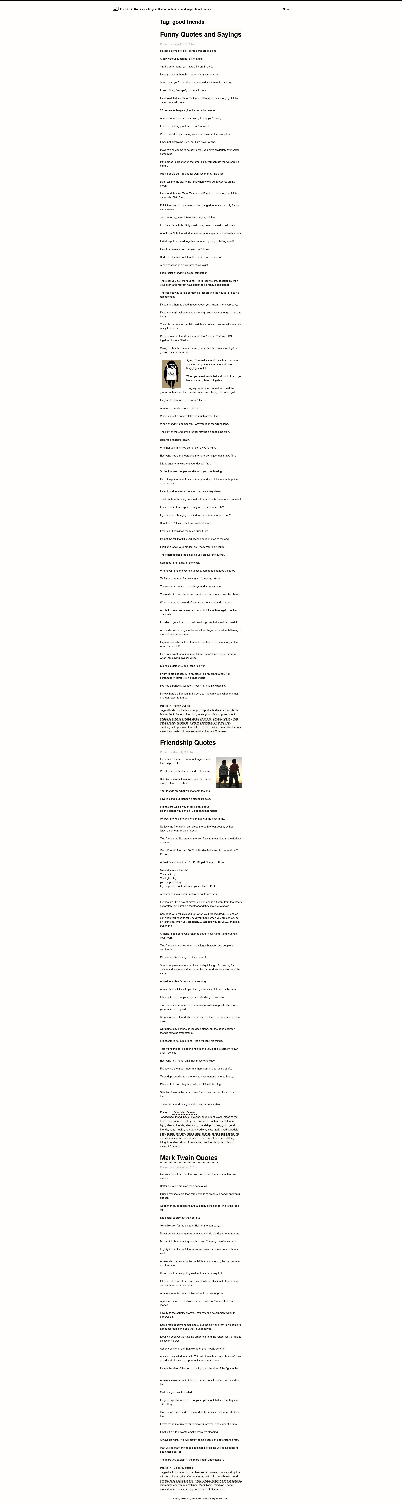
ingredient (200, 1129)
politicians (206, 722)
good (224, 1125)
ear (194, 1121)
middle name (167, 722)
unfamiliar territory (230, 727)
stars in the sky (201, 1138)
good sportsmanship (181, 1480)
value (163, 1146)
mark (217, 1129)
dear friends (175, 1121)
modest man (167, 1489)
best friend (175, 1117)
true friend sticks (177, 1142)
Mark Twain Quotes (189, 1157)
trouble (206, 727)
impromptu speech (171, 1485)
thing (163, 1142)
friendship (191, 1125)
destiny (187, 1121)
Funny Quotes (182, 705)
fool (194, 714)
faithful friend (227, 1121)
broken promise (218, 1472)
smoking (165, 727)
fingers (180, 714)
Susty (212, 1498)
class (219, 1117)
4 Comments (217, 1489)
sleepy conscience (196, 1489)
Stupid (215, 1138)
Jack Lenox (223, 1498)
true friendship (211, 1142)
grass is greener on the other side (191, 718)
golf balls (210, 1476)
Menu (286, 9)
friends (180, 1125)
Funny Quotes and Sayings (201, 34)
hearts (189, 1129)
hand (172, 1129)
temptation (194, 727)
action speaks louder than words (188, 1472)
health (180, 1129)
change (194, 710)
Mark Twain (205, 1485)
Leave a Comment (216, 731)
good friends (212, 714)
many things (190, 1485)
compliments (172, 1476)
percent (194, 722)
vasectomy (166, 731)
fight (162, 1125)
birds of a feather (179, 710)
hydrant (227, 718)
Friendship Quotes (188, 742)
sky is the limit (221, 722)
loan (235, 718)
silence (206, 1133)
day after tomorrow (192, 1476)
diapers (219, 710)
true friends (194, 1142)
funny (201, 714)
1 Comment (175, 1146)
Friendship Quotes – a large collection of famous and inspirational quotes (165, 9)
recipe (190, 1133)
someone (176, 1138)
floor (187, 714)
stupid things (227, 1138)
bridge (205, 1117)
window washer (195, 731)
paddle (225, 1129)
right (197, 1133)
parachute (182, 722)
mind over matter (223, 1485)
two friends (227, 1142)
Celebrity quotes (183, 1467)
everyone (203, 1121)
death (210, 710)
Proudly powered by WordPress (187, 1498)
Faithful (214, 1121)
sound (187, 1138)
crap (203, 710)
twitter (214, 727)
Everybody (231, 710)
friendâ (171, 1125)
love (209, 1129)
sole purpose (179, 727)
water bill (179, 731)
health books (202, 1480)
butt (212, 1117)
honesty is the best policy (226, 1480)
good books (223, 1476)
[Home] (115, 11)
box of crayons (191, 1117)
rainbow (180, 1133)
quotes (171, 1133)
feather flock (167, 714)
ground (217, 718)
